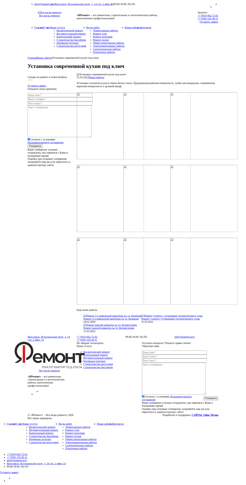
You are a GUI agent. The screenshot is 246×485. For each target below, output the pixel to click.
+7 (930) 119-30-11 (207, 18)
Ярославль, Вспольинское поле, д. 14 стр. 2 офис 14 (83, 4)
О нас (46, 27)
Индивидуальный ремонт (71, 33)
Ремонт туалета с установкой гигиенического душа (170, 318)
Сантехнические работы (107, 49)
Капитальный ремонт (69, 36)
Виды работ (93, 27)
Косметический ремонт (70, 30)
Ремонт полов (101, 39)
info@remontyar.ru (44, 4)
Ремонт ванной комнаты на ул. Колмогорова (108, 328)
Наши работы (132, 27)
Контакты (145, 27)
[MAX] (215, 6)
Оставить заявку (209, 21)
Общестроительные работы (108, 42)
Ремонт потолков (102, 36)
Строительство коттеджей (71, 46)
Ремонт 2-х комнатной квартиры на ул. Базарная (111, 318)
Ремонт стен (100, 33)
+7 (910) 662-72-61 (207, 15)
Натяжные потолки (68, 42)
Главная (38, 27)
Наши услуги (57, 27)
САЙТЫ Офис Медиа (205, 415)
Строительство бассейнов (71, 39)
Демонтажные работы (105, 30)
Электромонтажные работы (109, 46)
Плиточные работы (104, 52)
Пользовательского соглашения (45, 142)
